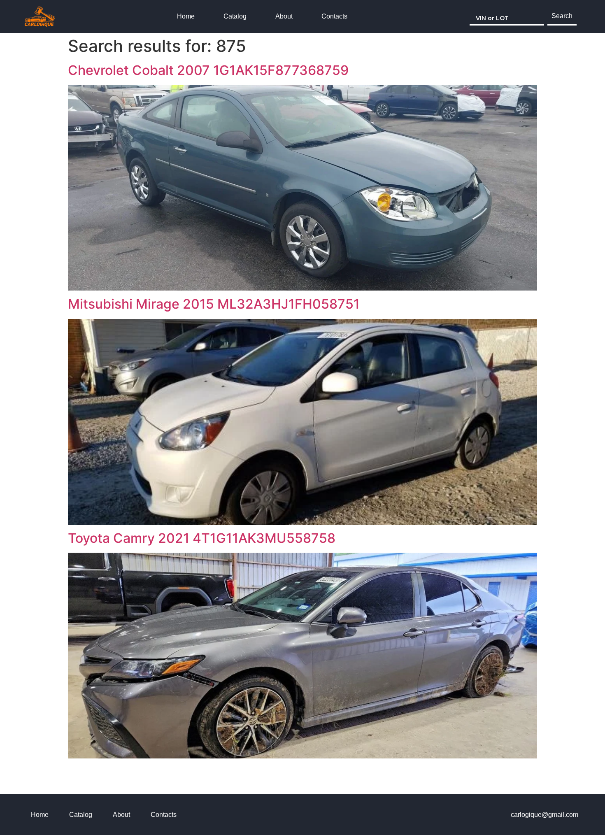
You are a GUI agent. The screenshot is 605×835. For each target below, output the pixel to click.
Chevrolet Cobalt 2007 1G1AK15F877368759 (208, 70)
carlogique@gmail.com (544, 814)
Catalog (235, 16)
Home (186, 16)
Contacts (334, 16)
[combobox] (507, 16)
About (284, 16)
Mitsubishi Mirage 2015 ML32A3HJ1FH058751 (214, 304)
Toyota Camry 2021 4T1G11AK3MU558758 (201, 538)
